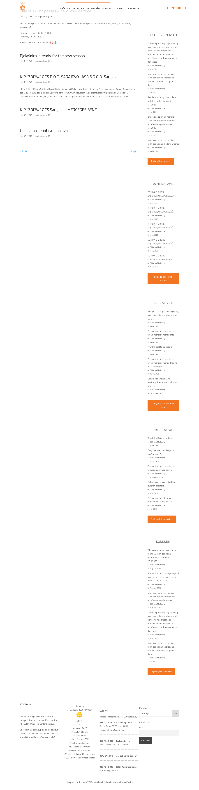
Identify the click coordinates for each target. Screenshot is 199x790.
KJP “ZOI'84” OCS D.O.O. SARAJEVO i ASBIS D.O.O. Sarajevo (69, 77)
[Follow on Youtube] (179, 8)
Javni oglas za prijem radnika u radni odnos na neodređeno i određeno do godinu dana (162, 596)
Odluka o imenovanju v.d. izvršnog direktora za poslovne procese (162, 382)
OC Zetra (78, 8)
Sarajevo (80, 706)
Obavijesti (133, 8)
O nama (119, 8)
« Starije (24, 151)
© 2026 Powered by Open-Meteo (79, 757)
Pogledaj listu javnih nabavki (163, 278)
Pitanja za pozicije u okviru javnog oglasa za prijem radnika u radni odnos (163, 315)
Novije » (134, 151)
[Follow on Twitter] (173, 8)
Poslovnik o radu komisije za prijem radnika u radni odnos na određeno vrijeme (162, 362)
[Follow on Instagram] (185, 8)
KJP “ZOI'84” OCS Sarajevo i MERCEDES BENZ (58, 110)
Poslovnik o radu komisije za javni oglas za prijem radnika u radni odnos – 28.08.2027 (163, 577)
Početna (65, 8)
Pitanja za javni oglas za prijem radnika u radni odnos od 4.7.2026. (162, 101)
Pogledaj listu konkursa (161, 671)
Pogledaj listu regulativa (162, 519)
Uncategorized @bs (43, 16)
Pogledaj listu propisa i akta (163, 405)
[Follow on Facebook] (167, 8)
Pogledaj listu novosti (161, 161)
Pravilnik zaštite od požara (160, 346)
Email (141, 727)
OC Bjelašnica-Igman (99, 8)
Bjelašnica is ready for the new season (52, 56)
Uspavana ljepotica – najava (44, 131)
